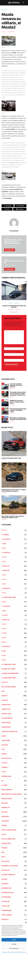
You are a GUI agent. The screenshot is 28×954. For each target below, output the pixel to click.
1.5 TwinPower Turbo (9, 597)
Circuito (4, 696)
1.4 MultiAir (5, 570)
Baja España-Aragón (9, 687)
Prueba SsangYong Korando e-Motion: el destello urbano (18, 410)
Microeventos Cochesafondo (12, 794)
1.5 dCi (4, 584)
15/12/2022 (4, 459)
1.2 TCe (4, 557)
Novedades (4, 9)
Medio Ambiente (7, 789)
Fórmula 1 (5, 767)
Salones (4, 879)
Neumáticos (6, 807)
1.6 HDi (4, 611)
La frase (4, 785)
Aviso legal (23, 952)
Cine (3, 691)
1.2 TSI (4, 561)
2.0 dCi (4, 642)
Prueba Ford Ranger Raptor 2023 (11, 458)
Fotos (4, 772)
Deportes (5, 745)
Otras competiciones (9, 830)
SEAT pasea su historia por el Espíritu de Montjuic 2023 (18, 418)
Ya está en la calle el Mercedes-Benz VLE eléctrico (14, 306)
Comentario (7, 329)
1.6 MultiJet (6, 619)
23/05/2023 (12, 421)
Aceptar (14, 940)
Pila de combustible (8, 839)
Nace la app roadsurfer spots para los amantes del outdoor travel (13, 516)
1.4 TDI (4, 575)
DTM (3, 749)
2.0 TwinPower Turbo (9, 664)
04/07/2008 (6, 265)
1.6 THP (4, 633)
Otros (4, 834)
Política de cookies (6, 952)
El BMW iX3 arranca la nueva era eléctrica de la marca (17, 402)
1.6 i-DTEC (5, 615)
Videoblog (5, 919)
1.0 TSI (4, 548)
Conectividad (6, 722)
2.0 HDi (4, 651)
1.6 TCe (4, 624)
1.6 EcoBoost (6, 606)
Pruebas (4, 848)
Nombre (6, 346)
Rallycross (5, 861)
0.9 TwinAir (5, 534)
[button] (25, 922)
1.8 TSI (4, 637)
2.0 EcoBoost (6, 646)
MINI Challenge (7, 798)
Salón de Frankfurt (8, 874)
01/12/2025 (12, 405)
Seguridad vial (7, 888)
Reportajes (6, 870)
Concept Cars (6, 713)
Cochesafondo (11, 31)
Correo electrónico (9, 352)
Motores (5, 803)
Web (5, 358)
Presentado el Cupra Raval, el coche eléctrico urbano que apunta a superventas (18, 393)
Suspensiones (6, 897)
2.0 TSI (4, 660)
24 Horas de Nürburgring (10, 673)
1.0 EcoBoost (6, 539)
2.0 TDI (4, 655)
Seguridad (5, 883)
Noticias (11, 303)
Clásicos (5, 700)
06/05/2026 (17, 309)
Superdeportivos (8, 892)
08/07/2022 (4, 519)
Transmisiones (7, 910)
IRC (3, 781)
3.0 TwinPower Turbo (9, 678)
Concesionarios (7, 718)
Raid (3, 852)
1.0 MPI (4, 543)
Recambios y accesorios (10, 865)
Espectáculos (6, 758)
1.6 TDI (4, 628)
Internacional (7, 776)
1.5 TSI (4, 593)
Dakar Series (6, 740)
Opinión (4, 825)
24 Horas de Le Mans (8, 669)
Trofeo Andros (7, 915)
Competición (6, 704)
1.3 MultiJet (6, 566)
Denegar (14, 944)
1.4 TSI (4, 579)
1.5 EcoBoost (6, 588)
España (4, 754)
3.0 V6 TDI (5, 682)
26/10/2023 (12, 413)
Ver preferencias (14, 948)
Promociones (6, 843)
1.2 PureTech (6, 552)
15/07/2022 (4, 492)
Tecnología (5, 901)
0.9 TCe (4, 530)
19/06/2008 (6, 246)
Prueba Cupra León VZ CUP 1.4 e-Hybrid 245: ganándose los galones (14, 490)
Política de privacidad (16, 952)
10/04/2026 (12, 396)
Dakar (4, 736)
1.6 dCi (4, 602)
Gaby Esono (11, 309)
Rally (3, 857)
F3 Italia (4, 763)
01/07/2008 (4, 31)
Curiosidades (6, 727)
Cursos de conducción (9, 731)
